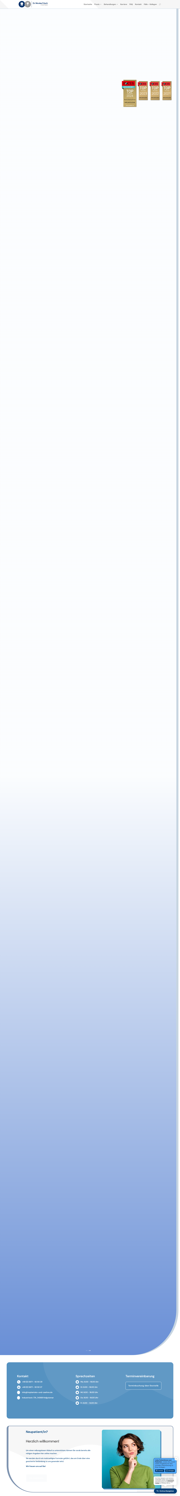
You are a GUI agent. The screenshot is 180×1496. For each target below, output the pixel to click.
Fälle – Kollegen (150, 4)
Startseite (88, 4)
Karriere (123, 4)
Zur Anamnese (36, 1478)
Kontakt (138, 4)
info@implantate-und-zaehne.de (37, 1392)
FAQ (131, 4)
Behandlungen (110, 4)
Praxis (96, 4)
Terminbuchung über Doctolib (143, 1385)
